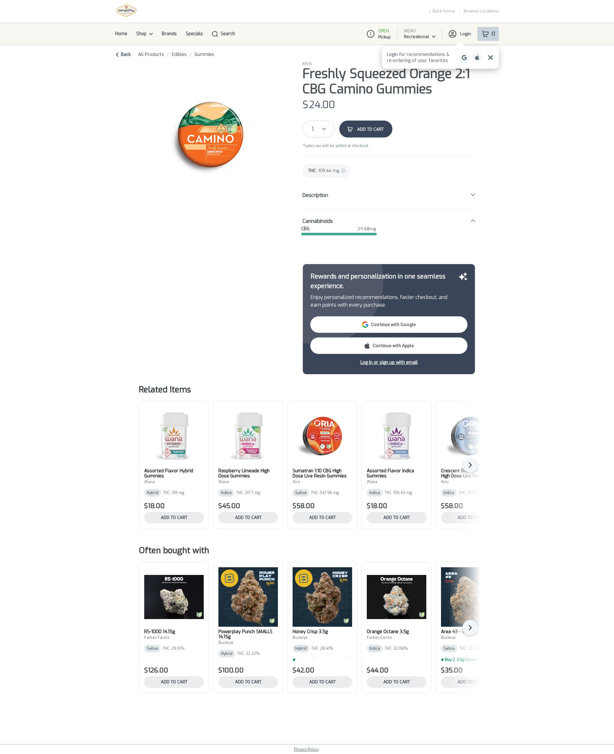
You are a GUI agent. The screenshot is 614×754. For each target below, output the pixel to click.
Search (228, 34)
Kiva (307, 64)
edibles (179, 54)
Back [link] (126, 54)
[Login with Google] (464, 57)
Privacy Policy (306, 749)
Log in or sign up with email (389, 362)
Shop (141, 34)
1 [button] (312, 129)
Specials (194, 34)
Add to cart (174, 517)
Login (465, 33)
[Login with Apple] (477, 57)
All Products (151, 54)
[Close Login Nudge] (490, 57)
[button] (440, 57)
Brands (169, 34)
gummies (204, 54)
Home (121, 34)
